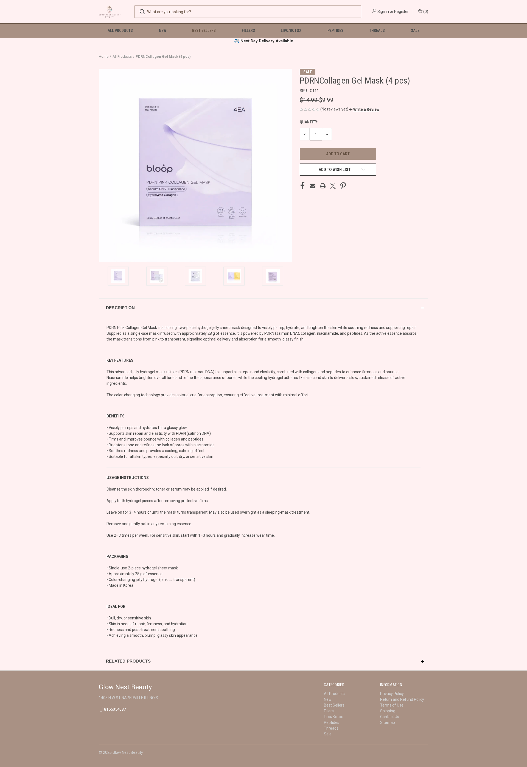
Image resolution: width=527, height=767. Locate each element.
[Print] (323, 186)
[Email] (312, 186)
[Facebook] (302, 186)
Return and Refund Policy (402, 699)
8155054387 (115, 709)
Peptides (335, 30)
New (162, 30)
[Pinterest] (343, 186)
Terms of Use (391, 705)
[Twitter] (333, 186)
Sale (415, 30)
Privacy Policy (392, 693)
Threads (377, 30)
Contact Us (389, 717)
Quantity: (309, 122)
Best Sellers (204, 30)
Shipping (387, 711)
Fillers (248, 30)
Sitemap (387, 722)
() (425, 11)
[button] (364, 109)
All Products (120, 30)
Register (401, 11)
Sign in (383, 11)
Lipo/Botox (291, 30)
